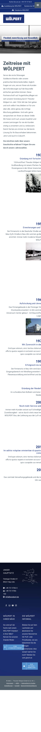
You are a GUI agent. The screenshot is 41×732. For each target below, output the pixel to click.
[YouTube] (13, 605)
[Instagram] (16, 605)
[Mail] (9, 605)
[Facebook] (6, 605)
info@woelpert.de (12, 597)
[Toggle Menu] (38, 5)
